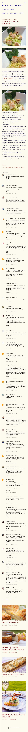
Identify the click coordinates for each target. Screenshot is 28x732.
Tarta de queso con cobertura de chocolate (13, 649)
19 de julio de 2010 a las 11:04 (11, 193)
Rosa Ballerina (9, 258)
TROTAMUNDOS (10, 587)
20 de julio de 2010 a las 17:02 (11, 475)
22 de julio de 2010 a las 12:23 (11, 584)
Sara (7, 342)
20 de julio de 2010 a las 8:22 (11, 426)
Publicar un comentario (7, 599)
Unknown (8, 455)
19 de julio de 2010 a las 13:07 (11, 327)
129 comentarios (13, 652)
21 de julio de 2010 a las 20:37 (11, 557)
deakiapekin (8, 297)
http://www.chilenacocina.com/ (13, 404)
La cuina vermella (10, 208)
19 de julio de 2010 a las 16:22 (11, 378)
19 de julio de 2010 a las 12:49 (11, 302)
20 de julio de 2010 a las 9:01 (11, 437)
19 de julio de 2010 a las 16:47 (11, 390)
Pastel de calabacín (10, 622)
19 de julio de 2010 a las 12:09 (11, 239)
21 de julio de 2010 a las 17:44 (11, 544)
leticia (7, 521)
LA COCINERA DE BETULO (12, 218)
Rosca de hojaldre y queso (13, 674)
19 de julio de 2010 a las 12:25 (11, 264)
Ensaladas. (15, 167)
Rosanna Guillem (10, 572)
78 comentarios (13, 625)
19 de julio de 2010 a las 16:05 (11, 361)
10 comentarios (12, 719)
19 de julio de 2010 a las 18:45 (11, 413)
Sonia (7, 268)
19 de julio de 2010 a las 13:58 (11, 338)
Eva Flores (8, 185)
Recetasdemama (10, 496)
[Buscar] (25, 2)
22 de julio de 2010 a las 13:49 (11, 596)
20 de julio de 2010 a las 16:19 (11, 451)
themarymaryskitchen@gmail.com (14, 381)
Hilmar (7, 174)
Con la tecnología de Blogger (15, 727)
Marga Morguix (9, 441)
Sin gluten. (21, 167)
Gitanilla (8, 429)
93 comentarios (13, 676)
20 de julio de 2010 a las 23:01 (11, 503)
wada (7, 242)
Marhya (7, 365)
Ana (7, 315)
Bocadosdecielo (12, 5)
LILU (7, 306)
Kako (7, 561)
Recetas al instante (10, 534)
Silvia (7, 231)
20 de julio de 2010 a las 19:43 (11, 492)
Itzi (6, 479)
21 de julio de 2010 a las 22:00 (11, 568)
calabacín (10, 167)
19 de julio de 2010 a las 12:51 (11, 311)
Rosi (7, 394)
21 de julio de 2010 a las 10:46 (11, 517)
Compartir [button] (4, 165)
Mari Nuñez (8, 548)
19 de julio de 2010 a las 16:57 (11, 400)
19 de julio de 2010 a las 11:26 (11, 227)
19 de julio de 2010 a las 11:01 (11, 181)
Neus (7, 330)
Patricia (7, 353)
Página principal (9, 13)
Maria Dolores (9, 466)
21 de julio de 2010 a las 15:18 (11, 530)
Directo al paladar (8, 78)
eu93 (7, 417)
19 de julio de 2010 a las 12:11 (11, 254)
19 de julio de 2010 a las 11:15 (11, 204)
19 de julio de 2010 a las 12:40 (11, 294)
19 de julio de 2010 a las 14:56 (11, 349)
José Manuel (9, 197)
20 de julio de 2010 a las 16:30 (11, 463)
